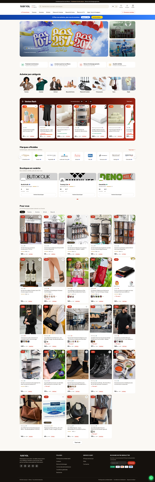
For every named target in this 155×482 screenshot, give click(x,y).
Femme (34, 12)
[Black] (92, 341)
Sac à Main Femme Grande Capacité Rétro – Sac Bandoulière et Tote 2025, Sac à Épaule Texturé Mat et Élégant (30, 429)
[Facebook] (21, 465)
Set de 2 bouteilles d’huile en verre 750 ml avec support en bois (31, 291)
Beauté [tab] (53, 212)
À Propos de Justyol (88, 458)
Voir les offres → (97, 17)
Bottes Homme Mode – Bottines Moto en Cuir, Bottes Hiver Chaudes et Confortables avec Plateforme (101, 384)
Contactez (86, 464)
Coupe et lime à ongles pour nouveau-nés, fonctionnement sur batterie (28, 132)
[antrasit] (68, 341)
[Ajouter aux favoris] (35, 106)
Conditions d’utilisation (120, 479)
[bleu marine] (47, 296)
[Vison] (45, 296)
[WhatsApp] (36, 465)
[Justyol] (25, 6)
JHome (76, 127)
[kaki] (122, 341)
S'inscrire (131, 463)
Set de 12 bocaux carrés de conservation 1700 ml (28, 248)
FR (113, 6)
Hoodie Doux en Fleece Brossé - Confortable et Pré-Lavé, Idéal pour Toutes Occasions (123, 339)
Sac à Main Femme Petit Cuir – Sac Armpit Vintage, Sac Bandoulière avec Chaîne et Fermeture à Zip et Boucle (54, 339)
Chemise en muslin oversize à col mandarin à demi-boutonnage (29, 338)
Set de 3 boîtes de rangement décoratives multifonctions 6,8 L (81, 131)
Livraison (58, 461)
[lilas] (94, 296)
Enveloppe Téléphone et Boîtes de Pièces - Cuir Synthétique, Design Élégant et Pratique (100, 292)
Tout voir (129, 101)
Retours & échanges (61, 464)
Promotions (25, 12)
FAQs (84, 461)
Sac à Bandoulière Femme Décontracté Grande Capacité (99, 428)
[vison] (96, 296)
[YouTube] (32, 465)
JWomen (42, 127)
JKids (24, 127)
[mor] (75, 341)
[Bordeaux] (101, 296)
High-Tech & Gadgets (93, 12)
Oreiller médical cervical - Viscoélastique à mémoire (98, 130)
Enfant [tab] (45, 212)
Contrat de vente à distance (63, 467)
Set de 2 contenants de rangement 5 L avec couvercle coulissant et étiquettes (30, 384)
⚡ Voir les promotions (33, 48)
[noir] (52, 296)
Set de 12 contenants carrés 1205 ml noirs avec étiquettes (123, 248)
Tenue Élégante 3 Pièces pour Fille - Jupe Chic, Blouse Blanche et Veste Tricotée (77, 292)
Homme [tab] (37, 212)
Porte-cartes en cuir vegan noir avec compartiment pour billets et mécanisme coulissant (123, 292)
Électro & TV (81, 12)
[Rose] (68, 296)
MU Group (46, 335)
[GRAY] (73, 387)
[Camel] (75, 387)
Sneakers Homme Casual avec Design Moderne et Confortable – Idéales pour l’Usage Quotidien (100, 339)
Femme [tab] (29, 212)
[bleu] (28, 341)
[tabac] (54, 296)
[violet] (71, 296)
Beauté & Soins (70, 12)
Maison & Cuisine (58, 12)
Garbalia (46, 380)
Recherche (59, 472)
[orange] (26, 341)
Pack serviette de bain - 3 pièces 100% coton (115, 130)
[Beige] (94, 341)
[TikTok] (29, 465)
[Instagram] (25, 465)
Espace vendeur (131, 479)
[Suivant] (132, 121)
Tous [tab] (22, 212)
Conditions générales (62, 469)
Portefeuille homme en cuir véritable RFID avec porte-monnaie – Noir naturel (53, 384)
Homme (41, 12)
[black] (45, 341)
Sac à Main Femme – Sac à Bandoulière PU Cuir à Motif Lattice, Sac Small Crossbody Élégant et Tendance (77, 430)
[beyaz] (71, 341)
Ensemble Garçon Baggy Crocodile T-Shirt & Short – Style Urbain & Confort (133, 131)
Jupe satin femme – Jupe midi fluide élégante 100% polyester (47, 131)
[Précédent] (22, 121)
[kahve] (73, 341)
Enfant (48, 12)
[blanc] (50, 296)
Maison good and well (62, 127)
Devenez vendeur (129, 12)
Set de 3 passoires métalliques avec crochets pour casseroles (123, 383)
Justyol (46, 288)
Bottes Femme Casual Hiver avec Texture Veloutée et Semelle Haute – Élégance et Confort (77, 384)
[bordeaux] (115, 341)
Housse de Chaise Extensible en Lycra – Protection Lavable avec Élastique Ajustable (77, 339)
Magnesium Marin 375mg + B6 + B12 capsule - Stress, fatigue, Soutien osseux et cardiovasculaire (53, 429)
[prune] (92, 296)
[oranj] (77, 341)
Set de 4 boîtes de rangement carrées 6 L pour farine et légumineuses (101, 248)
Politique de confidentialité (63, 458)
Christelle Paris (47, 425)
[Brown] (47, 341)
